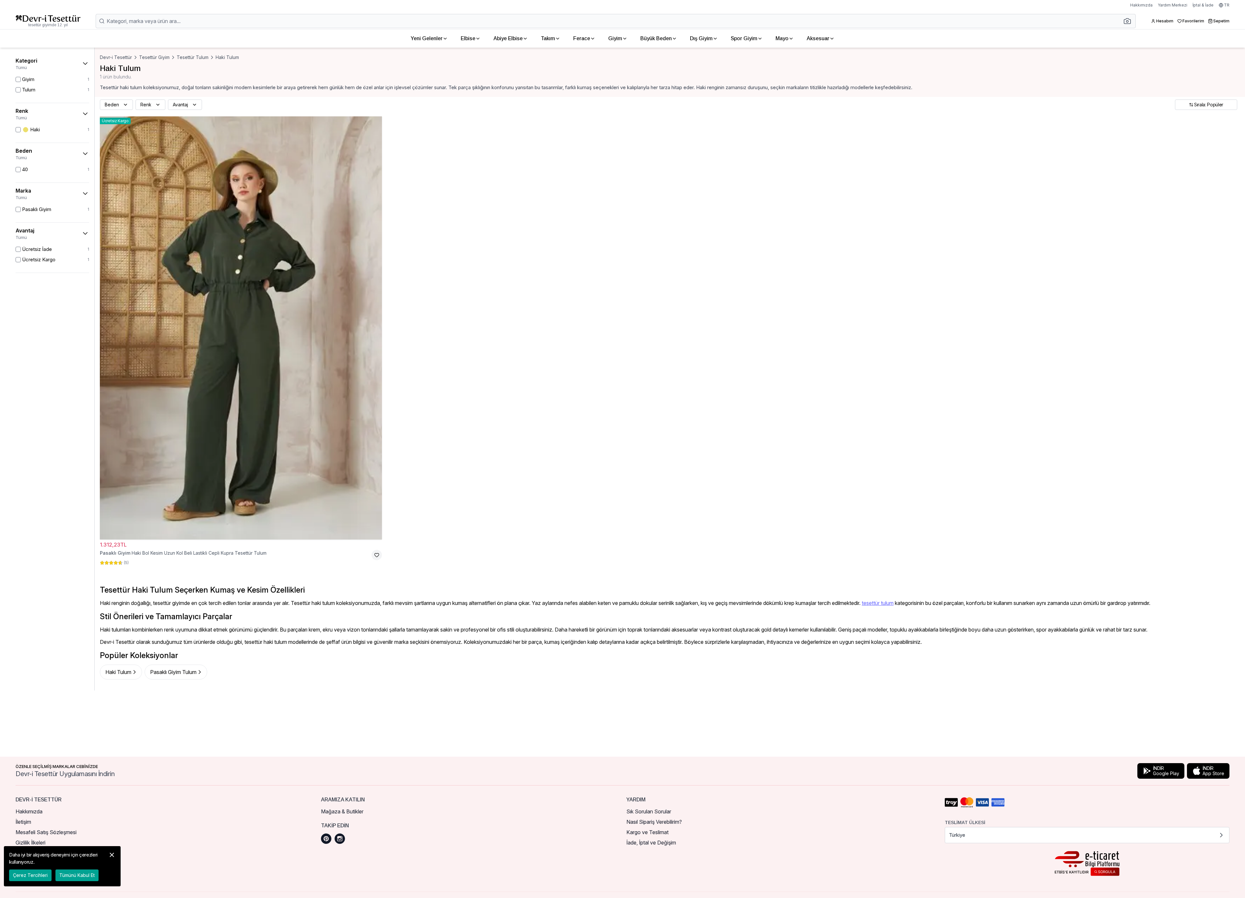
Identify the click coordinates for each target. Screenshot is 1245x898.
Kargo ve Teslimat (647, 832)
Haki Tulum (227, 57)
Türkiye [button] (957, 835)
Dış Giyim (701, 38)
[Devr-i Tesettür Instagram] (340, 838)
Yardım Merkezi (1172, 5)
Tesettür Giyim (154, 57)
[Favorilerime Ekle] (377, 555)
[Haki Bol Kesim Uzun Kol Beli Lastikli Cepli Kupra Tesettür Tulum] (241, 327)
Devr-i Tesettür (116, 57)
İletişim (23, 822)
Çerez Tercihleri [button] (30, 875)
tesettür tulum (878, 603)
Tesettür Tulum (192, 57)
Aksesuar (818, 38)
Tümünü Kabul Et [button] (77, 875)
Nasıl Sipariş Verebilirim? (654, 822)
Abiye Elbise (508, 38)
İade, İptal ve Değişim (651, 842)
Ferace (581, 38)
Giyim (615, 38)
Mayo (782, 38)
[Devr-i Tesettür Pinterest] (326, 838)
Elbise (468, 38)
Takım (548, 38)
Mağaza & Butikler (342, 811)
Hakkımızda (1141, 5)
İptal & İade (1203, 5)
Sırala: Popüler (1208, 104)
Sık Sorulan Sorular (648, 811)
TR (1226, 5)
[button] (1129, 21)
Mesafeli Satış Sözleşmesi (46, 832)
